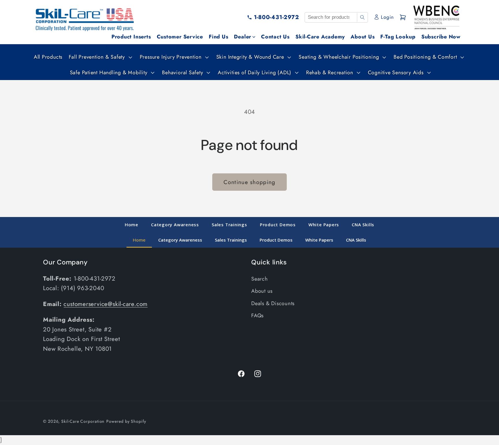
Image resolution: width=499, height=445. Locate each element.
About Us (363, 36)
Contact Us (275, 36)
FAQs (257, 316)
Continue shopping (249, 182)
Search (259, 279)
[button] (99, 57)
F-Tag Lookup (397, 36)
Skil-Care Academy (320, 36)
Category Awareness (175, 224)
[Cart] (402, 17)
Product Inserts (131, 36)
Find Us (218, 36)
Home (131, 224)
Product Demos (278, 224)
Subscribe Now (441, 36)
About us (262, 291)
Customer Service (180, 36)
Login (387, 17)
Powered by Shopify (126, 421)
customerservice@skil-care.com (106, 304)
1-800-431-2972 (276, 17)
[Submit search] (362, 17)
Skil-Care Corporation (83, 421)
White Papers (323, 224)
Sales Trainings (229, 224)
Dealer (242, 36)
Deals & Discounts (273, 303)
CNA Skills (363, 224)
